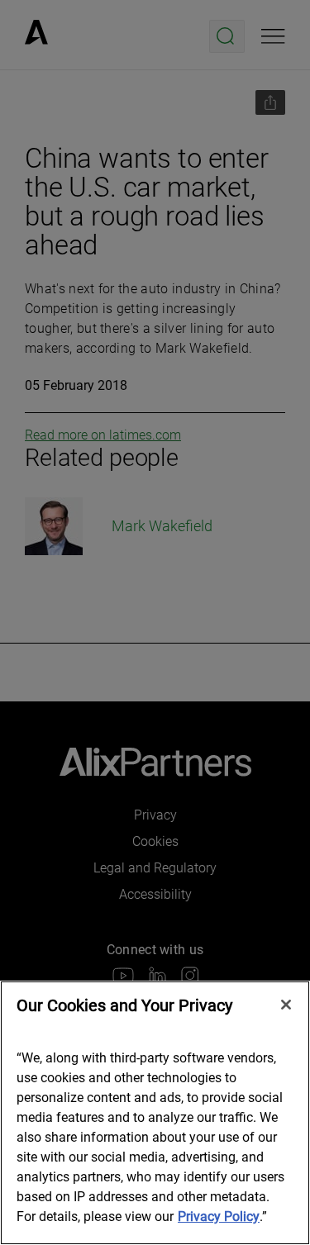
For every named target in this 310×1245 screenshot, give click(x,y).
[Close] (286, 1004)
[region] (155, 1113)
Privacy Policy (219, 1216)
